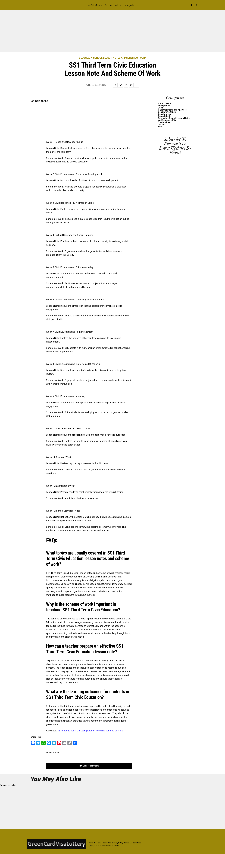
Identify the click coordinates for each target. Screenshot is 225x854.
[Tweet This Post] (120, 85)
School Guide (112, 5)
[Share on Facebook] (115, 85)
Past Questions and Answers (172, 110)
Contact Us (107, 843)
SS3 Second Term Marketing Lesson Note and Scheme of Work (90, 730)
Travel (161, 124)
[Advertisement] (78, 32)
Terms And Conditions (132, 843)
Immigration (130, 5)
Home (99, 843)
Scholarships (164, 114)
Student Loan (164, 122)
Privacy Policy (117, 843)
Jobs (160, 108)
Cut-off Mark (93, 5)
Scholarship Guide (167, 112)
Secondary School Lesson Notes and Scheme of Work (174, 119)
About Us (92, 843)
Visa (160, 126)
